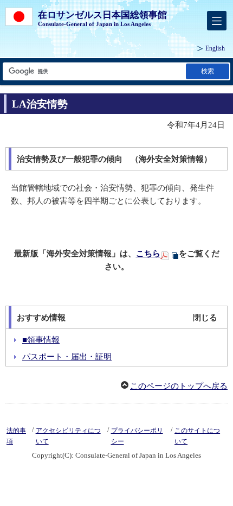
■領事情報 (41, 340)
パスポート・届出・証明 (67, 356)
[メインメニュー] (216, 20)
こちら (148, 253)
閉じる (205, 317)
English (215, 48)
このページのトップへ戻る (179, 386)
